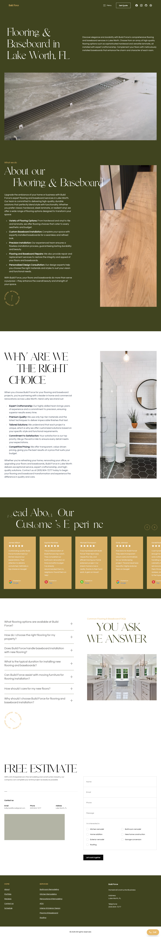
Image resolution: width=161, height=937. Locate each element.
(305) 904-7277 (35, 808)
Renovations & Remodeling (51, 899)
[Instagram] (141, 5)
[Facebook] (136, 5)
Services (44, 884)
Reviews (7, 899)
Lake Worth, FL (61, 808)
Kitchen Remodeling (48, 894)
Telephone (112, 904)
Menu (109, 5)
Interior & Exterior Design (50, 908)
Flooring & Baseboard (49, 913)
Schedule (8, 908)
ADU (42, 903)
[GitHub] (146, 5)
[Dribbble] (150, 5)
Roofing (43, 918)
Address (112, 895)
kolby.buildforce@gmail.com (14, 808)
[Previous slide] (147, 527)
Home (7, 884)
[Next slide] (154, 527)
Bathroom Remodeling (49, 889)
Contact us (9, 903)
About (7, 889)
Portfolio (7, 894)
